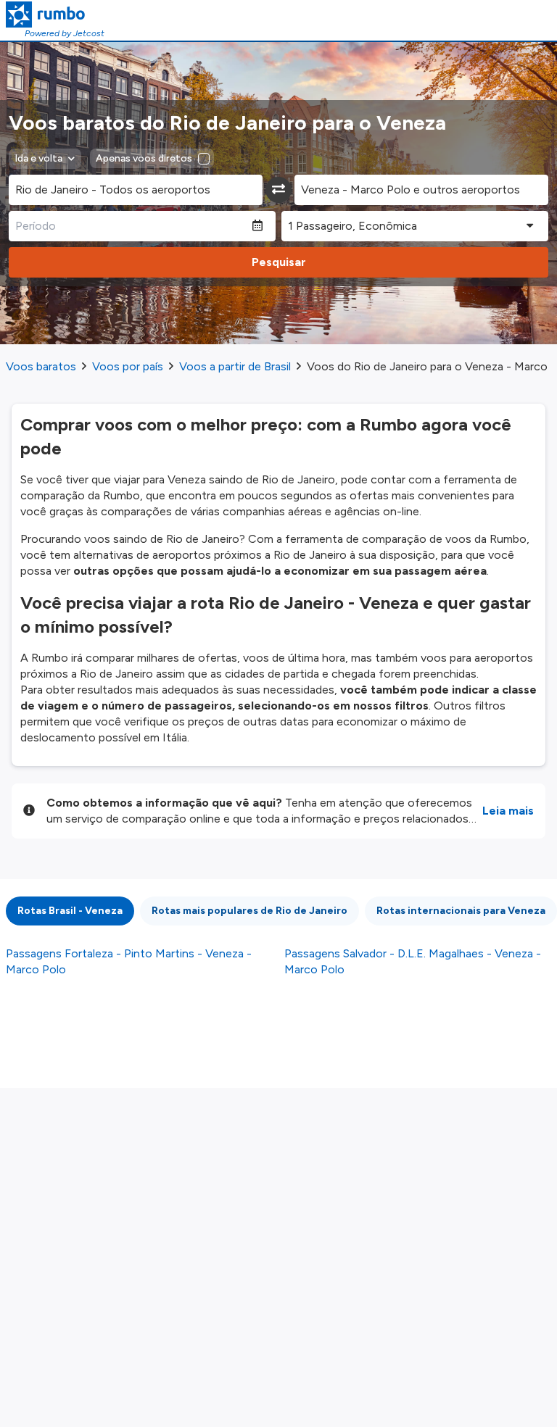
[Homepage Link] (55, 14)
